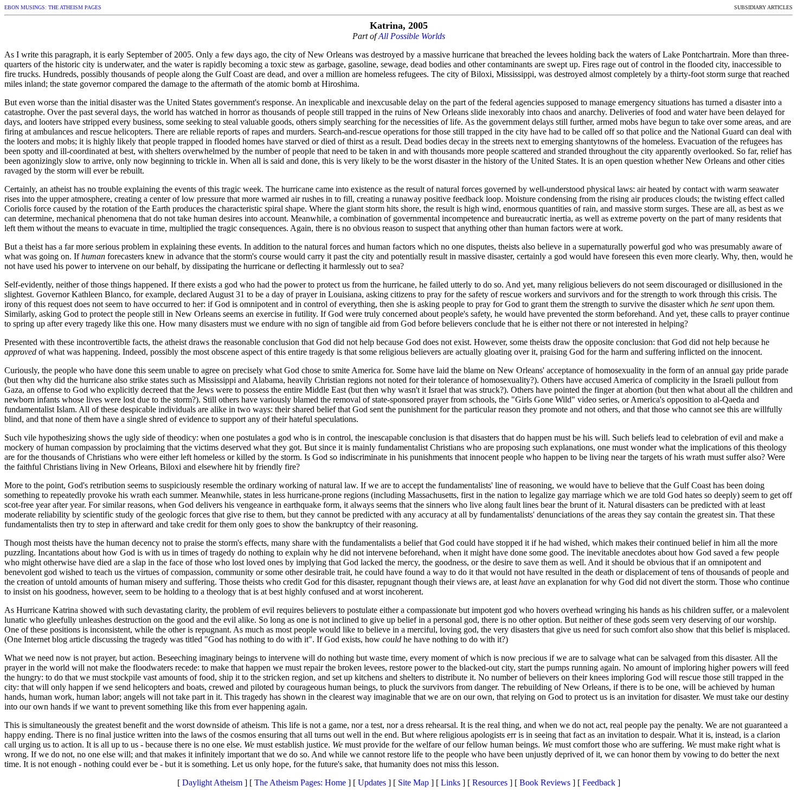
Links (450, 782)
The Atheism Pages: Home (300, 782)
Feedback (598, 782)
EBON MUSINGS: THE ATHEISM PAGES (52, 7)
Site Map (413, 782)
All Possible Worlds (411, 36)
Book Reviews (544, 782)
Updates (372, 782)
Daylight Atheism (212, 782)
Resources (489, 782)
